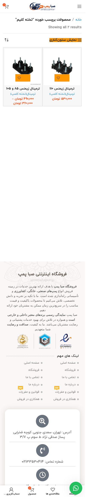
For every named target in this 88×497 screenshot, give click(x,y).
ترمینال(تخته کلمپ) (62, 94)
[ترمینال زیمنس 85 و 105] (22, 67)
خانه (78, 19)
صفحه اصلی (68, 363)
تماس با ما (69, 377)
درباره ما (70, 385)
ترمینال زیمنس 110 (62, 88)
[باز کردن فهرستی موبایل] (79, 6)
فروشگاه (70, 370)
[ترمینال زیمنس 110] (62, 67)
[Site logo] (42, 6)
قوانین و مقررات (65, 391)
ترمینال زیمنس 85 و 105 (23, 88)
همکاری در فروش (64, 399)
